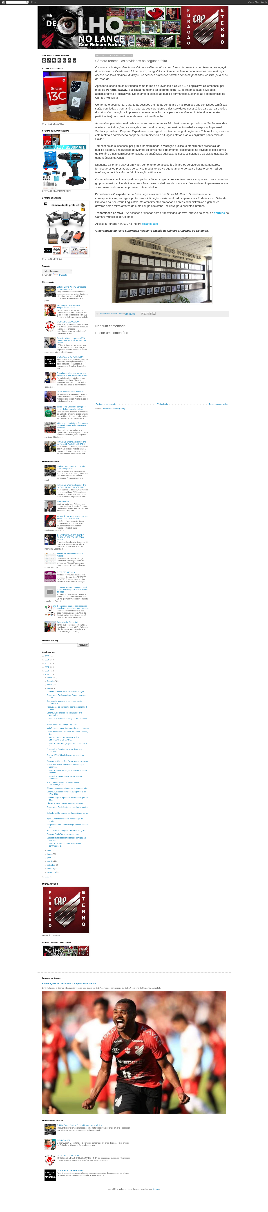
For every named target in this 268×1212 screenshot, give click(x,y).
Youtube (219, 213)
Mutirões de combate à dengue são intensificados (68, 728)
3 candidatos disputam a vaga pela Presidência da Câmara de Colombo (72, 374)
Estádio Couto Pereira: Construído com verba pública (71, 288)
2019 (47, 671)
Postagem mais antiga (218, 404)
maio (49, 850)
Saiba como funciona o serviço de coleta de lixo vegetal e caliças (71, 408)
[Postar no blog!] (145, 313)
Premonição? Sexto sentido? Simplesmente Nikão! (69, 306)
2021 (47, 877)
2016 (47, 660)
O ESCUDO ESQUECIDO (68, 322)
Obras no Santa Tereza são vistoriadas (63, 834)
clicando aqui (150, 223)
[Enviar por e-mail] (142, 313)
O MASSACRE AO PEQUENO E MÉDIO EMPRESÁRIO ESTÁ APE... (63, 739)
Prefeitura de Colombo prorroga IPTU (62, 724)
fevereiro (51, 681)
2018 (47, 667)
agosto (50, 861)
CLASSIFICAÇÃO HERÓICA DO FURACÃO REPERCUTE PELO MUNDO (70, 537)
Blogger (156, 1189)
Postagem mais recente (106, 404)
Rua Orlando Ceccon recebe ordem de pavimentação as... (63, 783)
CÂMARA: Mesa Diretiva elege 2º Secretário (65, 803)
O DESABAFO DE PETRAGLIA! (70, 357)
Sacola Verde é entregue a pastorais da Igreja (66, 831)
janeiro (50, 677)
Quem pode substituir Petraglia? (70, 392)
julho (49, 858)
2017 (47, 663)
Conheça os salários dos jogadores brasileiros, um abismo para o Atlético (73, 607)
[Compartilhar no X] (148, 313)
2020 (47, 674)
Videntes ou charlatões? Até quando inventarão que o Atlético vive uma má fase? (72, 425)
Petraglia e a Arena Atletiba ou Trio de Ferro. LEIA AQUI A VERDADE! (71, 443)
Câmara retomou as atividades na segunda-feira (67, 788)
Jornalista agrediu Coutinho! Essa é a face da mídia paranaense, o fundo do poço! (72, 589)
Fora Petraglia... (63, 501)
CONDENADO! (63, 1140)
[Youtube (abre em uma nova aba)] (225, 213)
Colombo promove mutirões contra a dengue (65, 692)
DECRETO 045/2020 (66, 572)
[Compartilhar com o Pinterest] (154, 313)
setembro (51, 865)
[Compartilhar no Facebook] (151, 313)
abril (49, 688)
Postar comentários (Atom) (114, 409)
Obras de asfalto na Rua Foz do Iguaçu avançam (67, 761)
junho (49, 854)
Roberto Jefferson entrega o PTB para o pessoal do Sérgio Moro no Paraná (71, 340)
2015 (47, 656)
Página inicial (162, 404)
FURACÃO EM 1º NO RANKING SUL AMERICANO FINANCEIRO (72, 517)
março (50, 685)
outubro (50, 869)
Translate (63, 275)
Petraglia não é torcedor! (67, 622)
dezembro (51, 872)
